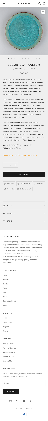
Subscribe (10, 391)
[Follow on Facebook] (4, 401)
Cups (5, 288)
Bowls (5, 284)
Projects (6, 326)
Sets (4, 292)
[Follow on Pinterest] (17, 401)
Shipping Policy (9, 352)
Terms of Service (9, 348)
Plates (5, 275)
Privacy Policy (8, 344)
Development (8, 322)
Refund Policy (8, 356)
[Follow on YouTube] (24, 401)
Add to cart (24, 174)
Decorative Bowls (10, 301)
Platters (6, 279)
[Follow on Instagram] (10, 401)
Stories (5, 331)
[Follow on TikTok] (30, 401)
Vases (5, 297)
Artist (5, 318)
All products (7, 305)
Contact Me (7, 361)
